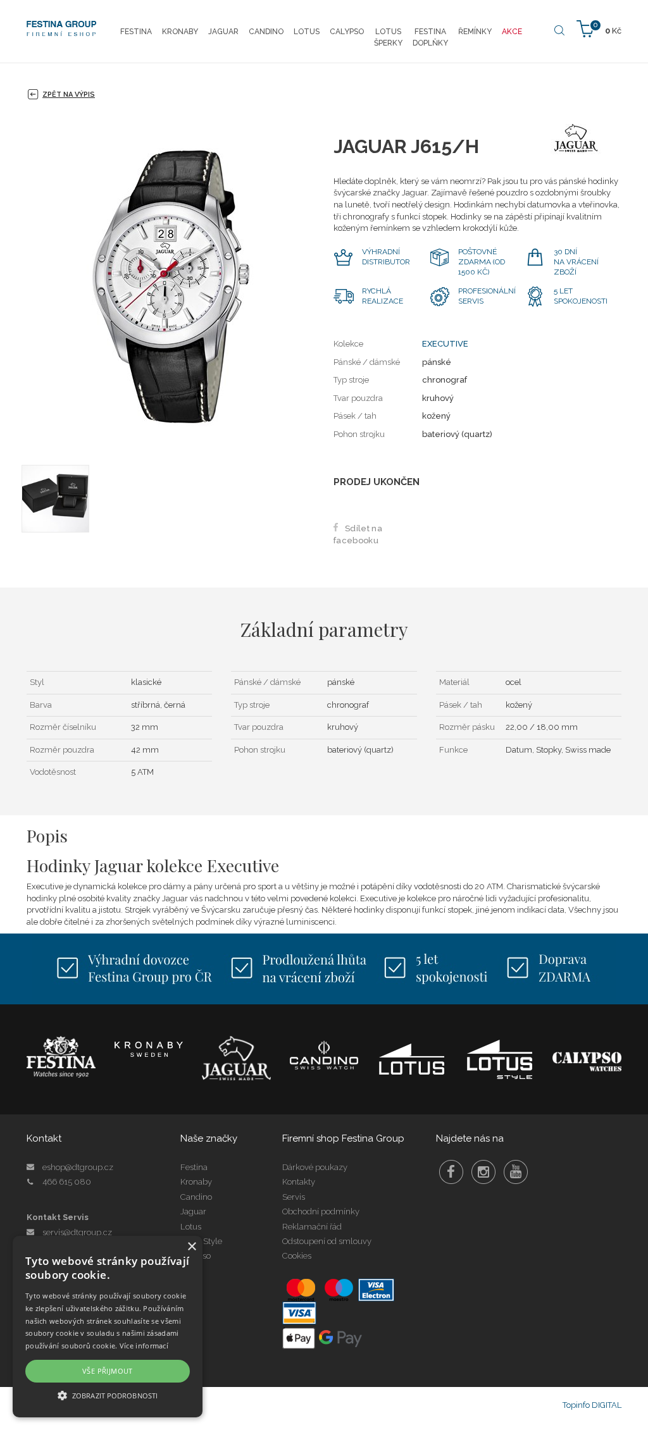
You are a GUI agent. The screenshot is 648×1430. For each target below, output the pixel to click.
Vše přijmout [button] (107, 1371)
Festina (194, 1167)
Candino (196, 1197)
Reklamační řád (312, 1226)
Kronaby (196, 1182)
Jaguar (193, 1211)
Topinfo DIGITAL (592, 1405)
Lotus (190, 1226)
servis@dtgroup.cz (77, 1232)
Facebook (451, 1172)
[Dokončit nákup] (598, 28)
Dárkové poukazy (314, 1167)
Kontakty (298, 1182)
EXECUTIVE (445, 343)
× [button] (191, 1247)
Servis (293, 1197)
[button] (107, 1395)
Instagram (483, 1172)
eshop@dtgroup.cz (77, 1167)
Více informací (144, 1345)
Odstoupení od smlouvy (326, 1241)
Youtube (516, 1172)
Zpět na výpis (68, 94)
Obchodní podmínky (320, 1211)
